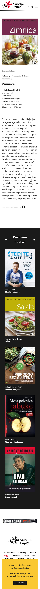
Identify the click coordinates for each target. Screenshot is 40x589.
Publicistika (16, 75)
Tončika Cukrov (8, 70)
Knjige (6, 555)
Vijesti (33, 552)
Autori (26, 555)
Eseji (34, 555)
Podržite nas (9, 552)
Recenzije (22, 552)
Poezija (21, 558)
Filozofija (31, 558)
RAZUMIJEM (20, 583)
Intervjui (16, 555)
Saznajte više (28, 576)
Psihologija (9, 558)
